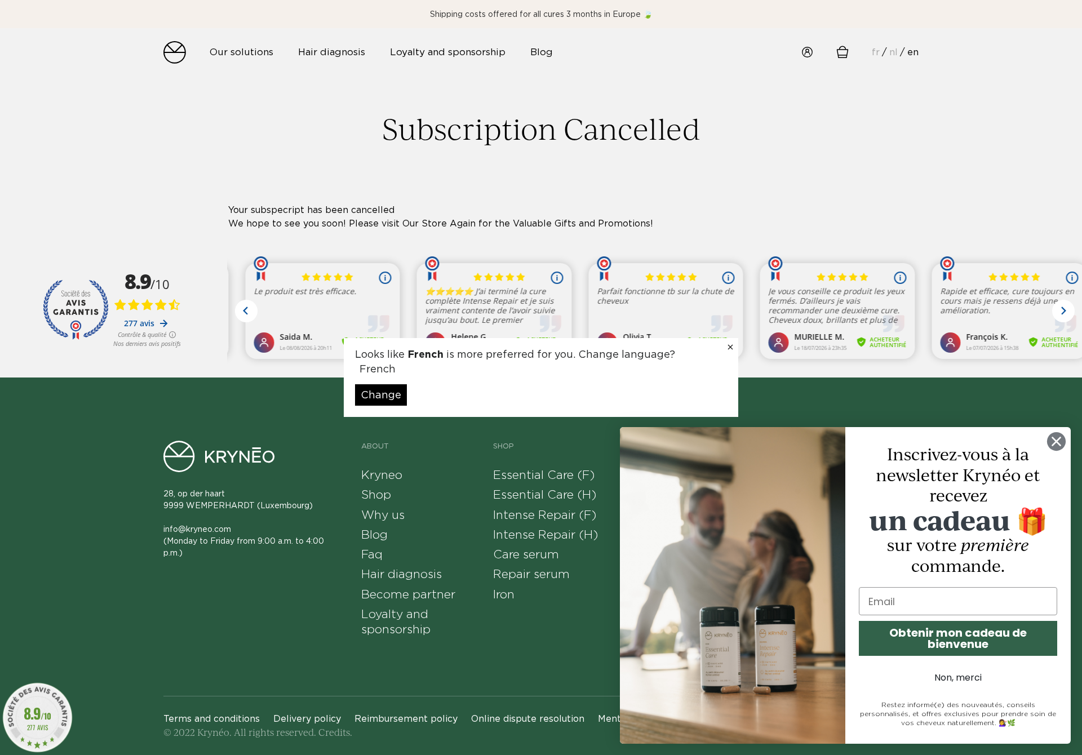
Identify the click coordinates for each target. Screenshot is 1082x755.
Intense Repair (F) (544, 515)
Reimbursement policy (406, 718)
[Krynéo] (174, 52)
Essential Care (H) (544, 494)
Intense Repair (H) (545, 534)
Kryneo (381, 475)
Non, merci (958, 677)
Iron (504, 594)
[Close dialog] (1056, 441)
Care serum (526, 554)
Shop (376, 494)
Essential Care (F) (544, 475)
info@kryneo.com (197, 529)
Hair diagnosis (401, 574)
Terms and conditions (211, 718)
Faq (372, 554)
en (913, 51)
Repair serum (531, 574)
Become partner (408, 594)
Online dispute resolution (527, 718)
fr (876, 51)
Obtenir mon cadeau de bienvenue (958, 638)
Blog (374, 534)
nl (893, 51)
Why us (383, 515)
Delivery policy (307, 718)
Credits (334, 732)
